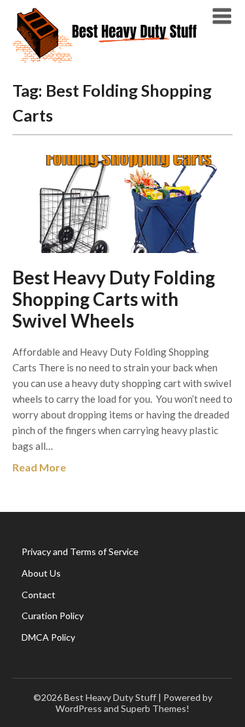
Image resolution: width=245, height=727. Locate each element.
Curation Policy (53, 615)
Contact (39, 594)
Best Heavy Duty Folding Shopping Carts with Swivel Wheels (113, 298)
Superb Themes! (155, 708)
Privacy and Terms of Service (80, 551)
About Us (41, 573)
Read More (39, 467)
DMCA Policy (48, 637)
